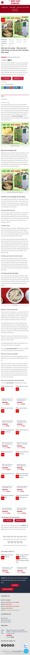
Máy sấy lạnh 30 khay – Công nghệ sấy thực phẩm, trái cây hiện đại (22, 509)
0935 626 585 (9, 602)
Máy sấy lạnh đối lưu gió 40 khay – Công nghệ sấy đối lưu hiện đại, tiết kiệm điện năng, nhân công (7, 421)
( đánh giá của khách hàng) (13, 57)
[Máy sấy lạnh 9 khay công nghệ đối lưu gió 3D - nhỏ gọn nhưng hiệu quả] (22, 413)
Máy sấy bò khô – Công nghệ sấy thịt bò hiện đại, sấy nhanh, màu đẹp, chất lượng (7, 568)
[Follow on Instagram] (5, 645)
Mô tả (2, 96)
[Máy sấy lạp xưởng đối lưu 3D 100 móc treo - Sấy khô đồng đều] (22, 560)
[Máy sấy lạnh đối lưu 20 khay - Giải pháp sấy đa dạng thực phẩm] (7, 435)
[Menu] (2, 2)
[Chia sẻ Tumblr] (19, 87)
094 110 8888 (16, 602)
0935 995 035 (9, 606)
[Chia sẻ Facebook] (5, 87)
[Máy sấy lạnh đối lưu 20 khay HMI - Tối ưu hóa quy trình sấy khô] (7, 391)
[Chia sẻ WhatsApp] (2, 87)
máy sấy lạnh (9, 383)
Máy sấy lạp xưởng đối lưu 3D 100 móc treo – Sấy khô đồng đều (22, 568)
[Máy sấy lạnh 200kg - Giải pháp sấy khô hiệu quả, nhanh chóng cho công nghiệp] (7, 500)
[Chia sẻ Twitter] (8, 87)
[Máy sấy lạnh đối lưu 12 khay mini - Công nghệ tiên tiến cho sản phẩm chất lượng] (22, 435)
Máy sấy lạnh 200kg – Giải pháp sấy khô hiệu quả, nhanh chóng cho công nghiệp (7, 509)
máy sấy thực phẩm (11, 348)
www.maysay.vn (8, 610)
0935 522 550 (10, 608)
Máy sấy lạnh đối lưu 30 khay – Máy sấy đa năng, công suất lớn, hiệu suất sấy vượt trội (7, 465)
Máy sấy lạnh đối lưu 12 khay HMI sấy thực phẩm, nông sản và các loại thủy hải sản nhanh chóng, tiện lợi (22, 399)
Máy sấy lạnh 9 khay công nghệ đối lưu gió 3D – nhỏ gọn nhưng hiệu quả (22, 421)
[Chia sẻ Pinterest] (10, 87)
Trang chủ (4, 7)
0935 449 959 (16, 606)
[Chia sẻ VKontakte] (13, 87)
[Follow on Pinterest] (13, 645)
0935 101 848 (8, 604)
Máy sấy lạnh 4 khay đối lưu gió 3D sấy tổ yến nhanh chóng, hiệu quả (22, 487)
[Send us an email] (10, 645)
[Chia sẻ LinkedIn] (16, 87)
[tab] (15, 96)
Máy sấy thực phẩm (23, 7)
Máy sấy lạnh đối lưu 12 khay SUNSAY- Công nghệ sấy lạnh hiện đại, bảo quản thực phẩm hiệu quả (7, 487)
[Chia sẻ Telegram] (21, 87)
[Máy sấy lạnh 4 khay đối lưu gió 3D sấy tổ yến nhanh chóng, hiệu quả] (22, 479)
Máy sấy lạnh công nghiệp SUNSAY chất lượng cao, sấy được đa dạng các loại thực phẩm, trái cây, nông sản (22, 465)
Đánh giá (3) (4, 99)
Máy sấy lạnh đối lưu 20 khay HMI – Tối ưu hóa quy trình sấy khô (7, 399)
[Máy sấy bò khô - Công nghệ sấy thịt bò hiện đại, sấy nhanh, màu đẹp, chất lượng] (7, 560)
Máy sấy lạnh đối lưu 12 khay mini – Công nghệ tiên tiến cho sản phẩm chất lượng (22, 443)
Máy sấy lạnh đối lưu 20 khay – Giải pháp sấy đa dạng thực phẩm (7, 443)
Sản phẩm (12, 7)
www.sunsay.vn (16, 610)
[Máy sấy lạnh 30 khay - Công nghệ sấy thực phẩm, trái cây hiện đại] (22, 500)
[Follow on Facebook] (2, 645)
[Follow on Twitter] (7, 645)
